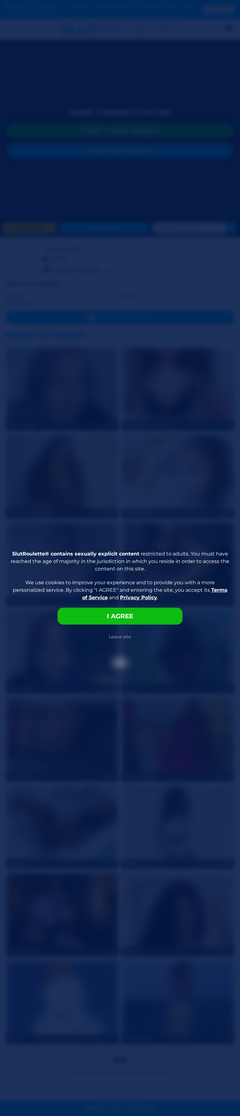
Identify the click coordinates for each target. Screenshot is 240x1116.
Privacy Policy (138, 597)
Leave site (120, 637)
